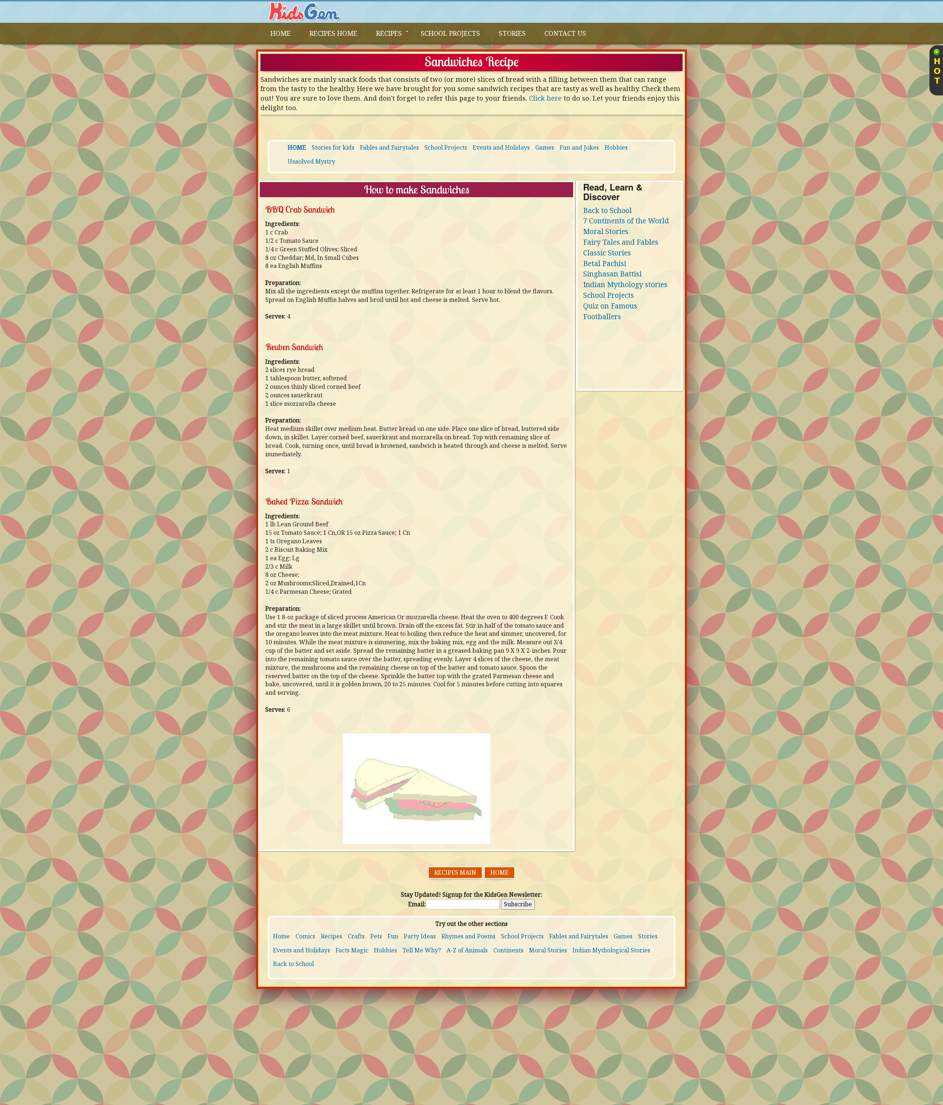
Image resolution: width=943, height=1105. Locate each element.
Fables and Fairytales (389, 147)
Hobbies (616, 147)
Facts (343, 950)
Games (544, 147)
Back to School (607, 210)
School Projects (450, 33)
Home (499, 872)
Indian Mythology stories (625, 284)
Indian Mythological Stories (611, 950)
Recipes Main (455, 872)
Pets (376, 936)
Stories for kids (333, 147)
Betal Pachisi (604, 263)
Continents (508, 950)
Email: (417, 904)
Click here (546, 98)
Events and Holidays (501, 147)
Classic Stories (607, 253)
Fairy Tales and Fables (620, 242)
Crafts (356, 936)
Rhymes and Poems (468, 936)
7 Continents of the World (626, 221)
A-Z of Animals (467, 950)
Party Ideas (420, 936)
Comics (305, 936)
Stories (512, 33)
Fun (393, 936)
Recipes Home (333, 33)
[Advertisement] (471, 1049)
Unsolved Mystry (311, 161)
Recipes (389, 33)
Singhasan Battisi (612, 274)
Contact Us (565, 33)
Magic (359, 950)
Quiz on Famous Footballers (610, 311)
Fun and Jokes (579, 147)
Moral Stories (605, 231)
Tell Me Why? (422, 950)
